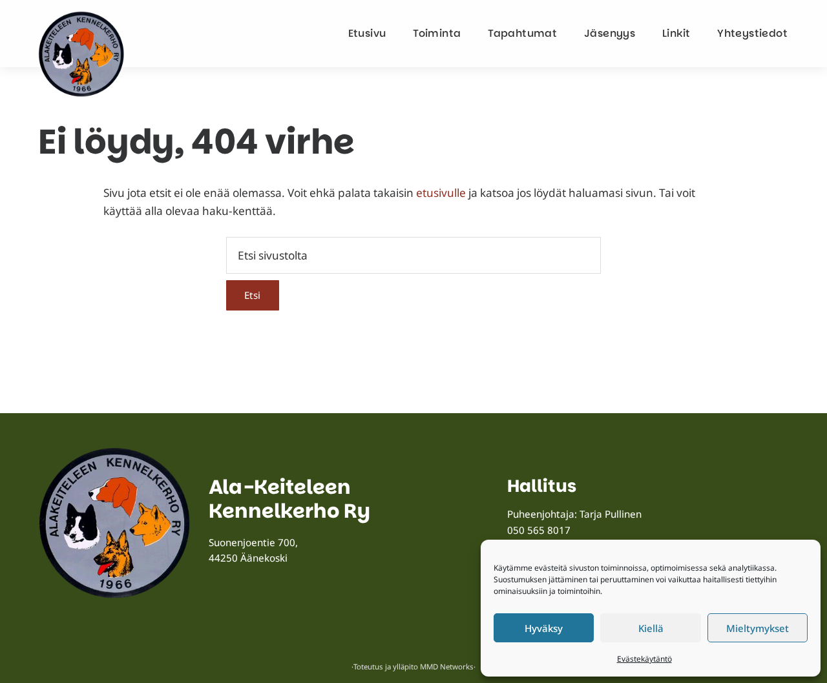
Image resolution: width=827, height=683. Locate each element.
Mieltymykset (757, 628)
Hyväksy (544, 628)
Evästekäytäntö (644, 658)
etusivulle (441, 192)
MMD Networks (447, 666)
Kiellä (651, 628)
